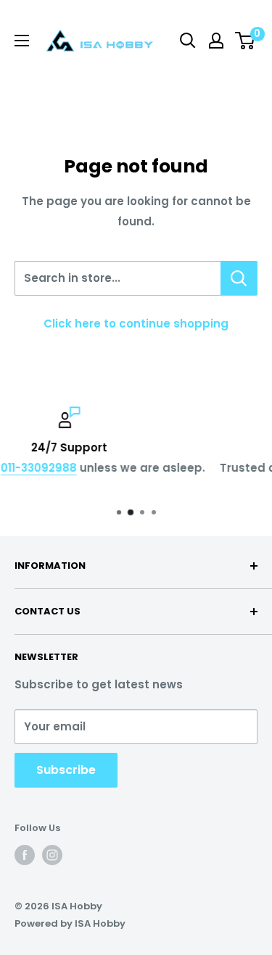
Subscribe (66, 770)
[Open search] (188, 41)
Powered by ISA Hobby (70, 923)
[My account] (216, 41)
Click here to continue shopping (136, 323)
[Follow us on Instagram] (52, 855)
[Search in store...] (239, 278)
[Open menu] (22, 40)
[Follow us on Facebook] (25, 855)
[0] (245, 40)
